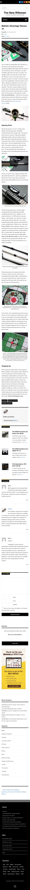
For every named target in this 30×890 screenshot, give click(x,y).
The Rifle (4, 771)
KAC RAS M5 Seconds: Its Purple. (13, 709)
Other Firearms (5, 747)
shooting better (12, 869)
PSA (7, 864)
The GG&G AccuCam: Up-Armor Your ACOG (20, 432)
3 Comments (7, 36)
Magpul (11, 864)
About (3, 852)
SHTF (3, 754)
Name (14, 597)
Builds (3, 730)
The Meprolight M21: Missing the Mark (11, 813)
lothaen (5, 34)
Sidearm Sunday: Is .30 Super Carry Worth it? (12, 817)
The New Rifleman (15, 12)
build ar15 (5, 867)
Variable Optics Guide (7, 849)
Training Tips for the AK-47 (8, 815)
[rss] (27, 2)
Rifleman (18, 874)
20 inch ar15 (15, 867)
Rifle (4, 864)
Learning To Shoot (6, 741)
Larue (23, 869)
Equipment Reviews (7, 734)
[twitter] (20, 2)
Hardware (4, 811)
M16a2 (4, 871)
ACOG (4, 874)
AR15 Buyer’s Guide (7, 842)
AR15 (22, 874)
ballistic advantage (12, 400)
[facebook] (22, 2)
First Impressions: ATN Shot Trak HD (19, 465)
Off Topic (4, 744)
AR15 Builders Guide (7, 838)
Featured (4, 737)
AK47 (9, 871)
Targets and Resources (7, 761)
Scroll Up (15, 886)
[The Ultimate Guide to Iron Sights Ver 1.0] (5, 451)
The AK (3, 764)
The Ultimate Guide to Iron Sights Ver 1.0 (20, 450)
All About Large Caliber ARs (8, 820)
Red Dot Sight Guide (7, 845)
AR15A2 (21, 867)
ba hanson (4, 400)
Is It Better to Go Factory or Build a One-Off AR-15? (14, 824)
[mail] (29, 2)
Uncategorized (5, 775)
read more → (25, 442)
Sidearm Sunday (6, 758)
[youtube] (24, 2)
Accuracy (5, 869)
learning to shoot (15, 871)
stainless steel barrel (7, 403)
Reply (27, 500)
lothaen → (15, 420)
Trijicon (18, 869)
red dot (22, 871)
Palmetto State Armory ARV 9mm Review (11, 822)
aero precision (18, 864)
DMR (10, 867)
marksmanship (10, 874)
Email (14, 601)
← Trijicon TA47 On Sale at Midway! (10, 790)
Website (15, 604)
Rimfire (3, 751)
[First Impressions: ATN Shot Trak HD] (5, 466)
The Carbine (5, 768)
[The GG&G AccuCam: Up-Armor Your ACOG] (5, 434)
